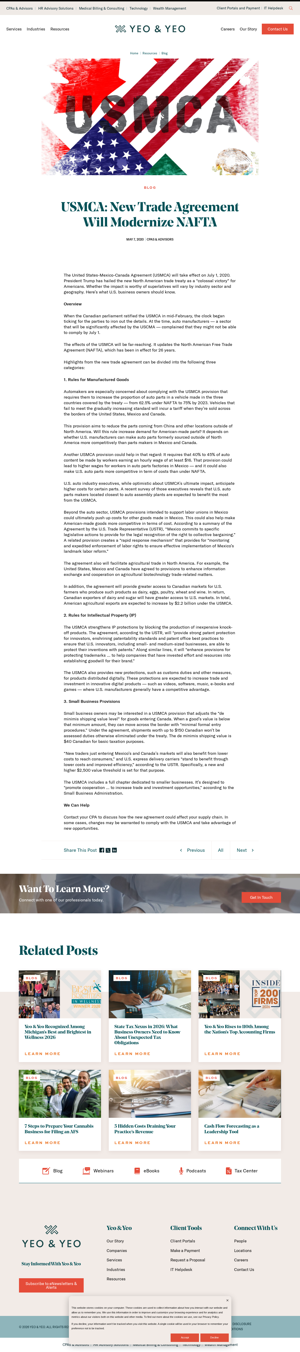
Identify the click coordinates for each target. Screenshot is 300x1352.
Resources (59, 28)
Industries (36, 28)
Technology (139, 8)
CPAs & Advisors (19, 8)
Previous (196, 850)
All (220, 850)
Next (242, 850)
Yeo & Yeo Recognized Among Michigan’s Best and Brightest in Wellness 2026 (58, 1032)
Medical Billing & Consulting (101, 8)
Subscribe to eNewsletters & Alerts (51, 1285)
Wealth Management (169, 8)
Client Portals (182, 1240)
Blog (164, 53)
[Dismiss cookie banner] (227, 1301)
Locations (243, 1250)
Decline (214, 1337)
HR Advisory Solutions (56, 8)
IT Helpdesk (273, 8)
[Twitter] (108, 850)
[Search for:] (291, 8)
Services (14, 28)
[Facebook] (102, 850)
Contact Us (278, 28)
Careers (228, 28)
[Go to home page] (150, 29)
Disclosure (241, 1324)
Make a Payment (185, 1250)
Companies (117, 1250)
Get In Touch (261, 897)
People (240, 1240)
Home (134, 53)
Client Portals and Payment (238, 8)
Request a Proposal (187, 1259)
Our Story (248, 28)
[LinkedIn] (114, 850)
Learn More (43, 1053)
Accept (185, 1337)
